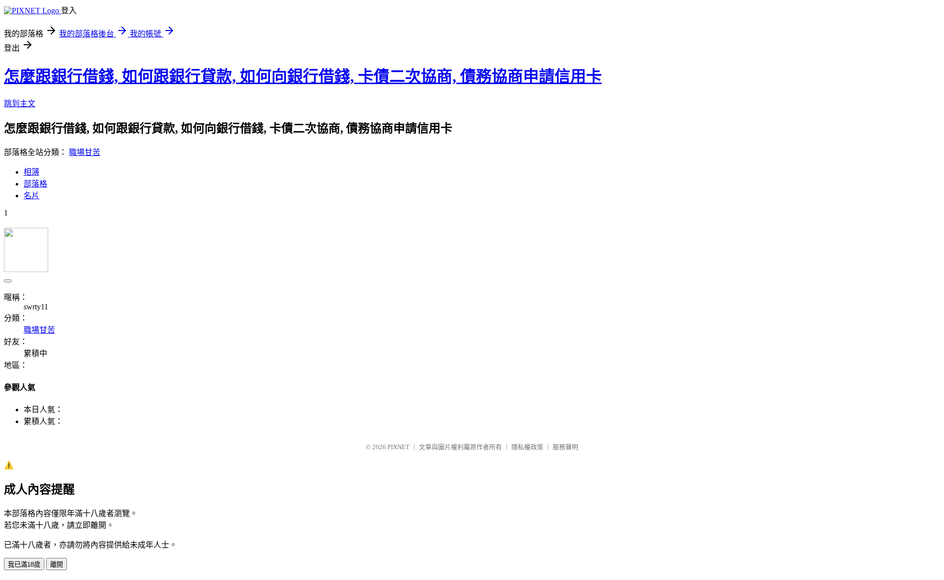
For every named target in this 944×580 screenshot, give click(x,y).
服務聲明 (565, 447)
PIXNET (398, 447)
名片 (31, 195)
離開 (56, 564)
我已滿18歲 (24, 564)
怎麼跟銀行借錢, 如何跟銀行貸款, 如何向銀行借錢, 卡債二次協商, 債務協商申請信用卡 (303, 76)
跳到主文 (19, 103)
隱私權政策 (527, 447)
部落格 (35, 184)
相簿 (31, 172)
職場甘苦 (84, 152)
